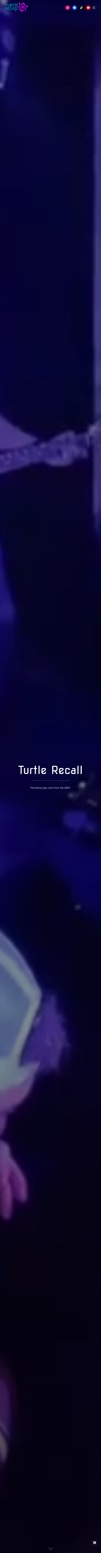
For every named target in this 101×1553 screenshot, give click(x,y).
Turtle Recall (50, 770)
